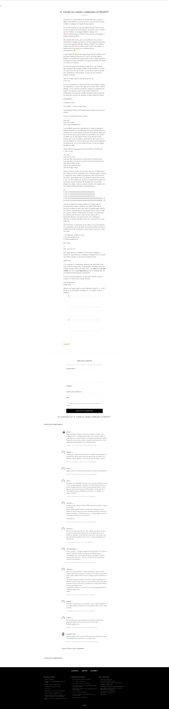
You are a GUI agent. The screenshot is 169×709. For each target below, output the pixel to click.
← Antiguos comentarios (52, 424)
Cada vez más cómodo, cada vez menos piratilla (111, 682)
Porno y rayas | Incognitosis (76, 648)
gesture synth (76, 688)
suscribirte (97, 403)
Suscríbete (94, 671)
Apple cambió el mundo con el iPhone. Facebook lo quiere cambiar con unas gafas (111, 689)
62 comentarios (84, 15)
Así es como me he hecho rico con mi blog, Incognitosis (112, 686)
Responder (93, 445)
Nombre (69, 386)
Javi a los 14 (48, 688)
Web (67, 397)
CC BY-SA (84, 705)
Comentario (71, 368)
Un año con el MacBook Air (106, 679)
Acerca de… (75, 671)
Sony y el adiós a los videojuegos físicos (54, 693)
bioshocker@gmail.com (72, 624)
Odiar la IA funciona (49, 679)
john (68, 481)
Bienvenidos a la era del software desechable (55, 690)
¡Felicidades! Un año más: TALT (107, 692)
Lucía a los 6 (103, 694)
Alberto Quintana (76, 679)
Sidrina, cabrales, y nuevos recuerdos (53, 684)
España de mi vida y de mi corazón (52, 686)
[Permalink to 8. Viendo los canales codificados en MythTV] (84, 6)
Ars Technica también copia (106, 684)
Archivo (85, 671)
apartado (74, 44)
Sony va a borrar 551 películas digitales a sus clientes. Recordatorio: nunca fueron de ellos (55, 696)
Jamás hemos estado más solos (107, 681)
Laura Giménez (76, 683)
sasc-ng (79, 27)
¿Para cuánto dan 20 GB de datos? (108, 691)
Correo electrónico (74, 391)
